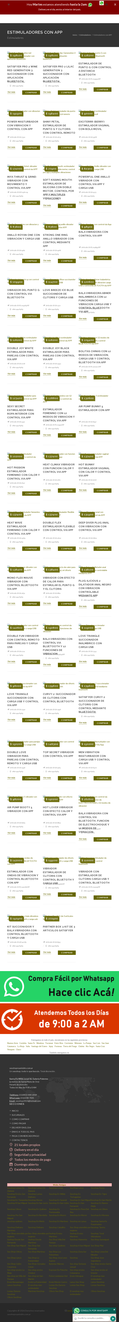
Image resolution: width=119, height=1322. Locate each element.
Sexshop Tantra (98, 1227)
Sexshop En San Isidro (59, 1203)
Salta (28, 1046)
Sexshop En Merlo (36, 1221)
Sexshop (74, 1257)
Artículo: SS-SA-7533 (89, 651)
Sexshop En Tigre (99, 1194)
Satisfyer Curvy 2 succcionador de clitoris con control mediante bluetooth (92, 704)
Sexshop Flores (98, 1188)
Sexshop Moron (35, 1200)
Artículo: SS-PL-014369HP (19, 305)
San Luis (96, 1043)
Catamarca (11, 1046)
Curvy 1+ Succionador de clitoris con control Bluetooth (59, 698)
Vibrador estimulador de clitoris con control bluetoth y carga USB (58, 876)
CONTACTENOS (20, 1140)
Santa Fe (31, 1043)
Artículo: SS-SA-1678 (88, 480)
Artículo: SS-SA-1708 (17, 364)
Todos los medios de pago (32, 1159)
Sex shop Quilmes (57, 1245)
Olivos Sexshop (98, 1291)
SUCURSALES (18, 1115)
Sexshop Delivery (36, 1227)
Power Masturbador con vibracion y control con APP (22, 125)
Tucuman (49, 1043)
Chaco (18, 1049)
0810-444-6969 (17, 86)
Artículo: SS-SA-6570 (89, 768)
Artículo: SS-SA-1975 (88, 192)
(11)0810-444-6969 (28, 1095)
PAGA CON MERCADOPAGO (25, 1136)
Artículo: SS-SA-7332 (17, 137)
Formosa (58, 1046)
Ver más (11, 92)
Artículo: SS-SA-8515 (53, 942)
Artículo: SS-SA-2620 (53, 538)
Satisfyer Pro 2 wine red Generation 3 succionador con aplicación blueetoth (22, 74)
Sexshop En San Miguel (80, 1200)
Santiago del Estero (39, 1046)
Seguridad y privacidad (30, 1155)
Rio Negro (90, 1046)
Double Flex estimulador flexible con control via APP (59, 526)
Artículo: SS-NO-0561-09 (19, 192)
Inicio (75, 35)
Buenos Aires (12, 1043)
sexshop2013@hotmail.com (28, 1101)
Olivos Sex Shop (56, 1291)
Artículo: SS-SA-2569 (17, 538)
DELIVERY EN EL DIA (21, 1127)
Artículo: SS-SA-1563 (53, 768)
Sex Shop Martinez (36, 1251)
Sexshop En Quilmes (37, 1209)
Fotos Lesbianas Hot (58, 1276)
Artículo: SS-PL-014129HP (90, 887)
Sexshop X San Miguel (80, 1245)
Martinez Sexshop (36, 1291)
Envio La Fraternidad (37, 1282)
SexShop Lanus (77, 1188)
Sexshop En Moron (78, 1215)
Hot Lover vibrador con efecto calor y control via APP (58, 811)
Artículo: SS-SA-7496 (53, 709)
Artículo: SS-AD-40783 (18, 942)
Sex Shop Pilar (97, 1245)
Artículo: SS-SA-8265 (17, 823)
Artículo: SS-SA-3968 (89, 137)
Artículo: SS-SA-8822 (53, 823)
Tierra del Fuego (70, 1046)
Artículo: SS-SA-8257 (89, 422)
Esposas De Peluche (58, 1270)
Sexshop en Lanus (78, 1221)
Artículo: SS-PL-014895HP (90, 247)
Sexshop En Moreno (100, 1215)
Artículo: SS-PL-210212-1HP (91, 367)
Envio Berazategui (15, 1282)
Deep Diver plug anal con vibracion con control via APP (94, 526)
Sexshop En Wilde (57, 1194)
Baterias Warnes (56, 1264)
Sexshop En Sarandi (58, 1200)
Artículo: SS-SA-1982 (17, 250)
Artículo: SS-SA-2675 (53, 137)
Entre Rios (58, 1043)
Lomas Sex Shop (77, 1285)
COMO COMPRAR (20, 1119)
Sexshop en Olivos (99, 1209)
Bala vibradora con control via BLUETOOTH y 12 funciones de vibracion (57, 646)
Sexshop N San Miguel (17, 1203)
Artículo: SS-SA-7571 (53, 305)
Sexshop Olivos (14, 1209)
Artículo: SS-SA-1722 (17, 651)
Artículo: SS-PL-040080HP (20, 887)
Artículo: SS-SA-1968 (53, 250)
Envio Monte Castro (58, 1282)
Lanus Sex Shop (77, 1282)
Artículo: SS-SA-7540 (17, 709)
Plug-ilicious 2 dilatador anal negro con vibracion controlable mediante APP (95, 588)
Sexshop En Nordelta (37, 1215)
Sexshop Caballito (57, 1227)
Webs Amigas (59, 1185)
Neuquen (11, 1049)
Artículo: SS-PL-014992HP (91, 79)
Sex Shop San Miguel (16, 1245)
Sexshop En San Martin (101, 1200)
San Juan (105, 1043)
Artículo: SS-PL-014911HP (54, 425)
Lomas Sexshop (98, 1285)
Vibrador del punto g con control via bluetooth (23, 294)
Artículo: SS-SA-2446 (17, 768)
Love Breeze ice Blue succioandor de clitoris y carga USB (58, 294)
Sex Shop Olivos (14, 1251)
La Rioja (20, 1046)
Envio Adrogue (76, 1276)
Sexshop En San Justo (38, 1203)
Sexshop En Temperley (17, 1200)
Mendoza (40, 1043)
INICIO (15, 1111)
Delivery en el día (26, 1150)
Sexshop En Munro (57, 1215)
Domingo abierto (26, 1164)
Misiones (78, 1043)
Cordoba (22, 1043)
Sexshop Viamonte (78, 1239)
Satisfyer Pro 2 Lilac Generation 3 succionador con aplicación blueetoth (58, 74)
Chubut (81, 1046)
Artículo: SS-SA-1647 (17, 483)
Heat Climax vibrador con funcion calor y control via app (59, 468)
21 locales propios (27, 1145)
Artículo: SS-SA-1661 (53, 480)
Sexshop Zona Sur (78, 1251)
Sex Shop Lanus (14, 1257)
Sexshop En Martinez (58, 1221)
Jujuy (51, 1046)
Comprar (31, 92)
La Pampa (87, 1043)
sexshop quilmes (14, 1221)
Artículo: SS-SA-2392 (53, 364)
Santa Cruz (100, 1046)
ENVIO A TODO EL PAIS (23, 1131)
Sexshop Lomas (56, 1188)
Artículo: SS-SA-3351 (17, 422)
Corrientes (69, 1043)
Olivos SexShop (14, 1297)
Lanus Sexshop (97, 1282)
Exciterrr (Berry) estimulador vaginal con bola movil (94, 125)
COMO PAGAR (19, 1123)
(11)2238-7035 (27, 1098)
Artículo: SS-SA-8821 (53, 593)
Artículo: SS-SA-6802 (89, 538)
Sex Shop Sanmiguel (100, 1239)
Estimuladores (85, 35)
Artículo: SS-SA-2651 (17, 593)
